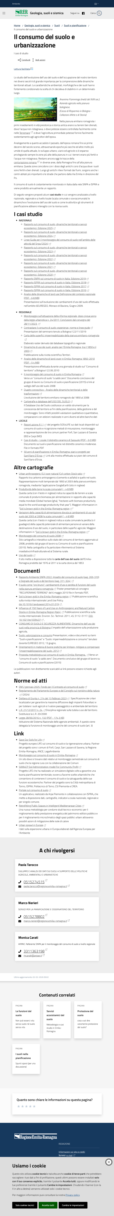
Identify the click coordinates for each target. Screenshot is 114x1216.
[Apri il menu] (4, 13)
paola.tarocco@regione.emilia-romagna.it (45, 886)
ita (95, 3)
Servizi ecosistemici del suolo (55, 1015)
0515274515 (34, 882)
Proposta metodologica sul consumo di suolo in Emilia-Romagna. (52, 655)
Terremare (24, 133)
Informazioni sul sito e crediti (72, 1151)
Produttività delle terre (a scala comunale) (46, 489)
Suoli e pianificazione (75, 25)
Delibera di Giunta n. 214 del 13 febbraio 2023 (43, 698)
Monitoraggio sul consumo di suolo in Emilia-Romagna (47, 755)
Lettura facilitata (22, 69)
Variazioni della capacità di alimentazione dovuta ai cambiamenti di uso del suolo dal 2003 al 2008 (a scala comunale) (57, 514)
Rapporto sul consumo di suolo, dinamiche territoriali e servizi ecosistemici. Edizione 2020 (55, 273)
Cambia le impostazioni (73, 1205)
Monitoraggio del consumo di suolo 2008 (40, 536)
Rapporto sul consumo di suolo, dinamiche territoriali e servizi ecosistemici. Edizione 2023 (55, 249)
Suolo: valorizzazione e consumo (35, 635)
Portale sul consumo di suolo (33, 790)
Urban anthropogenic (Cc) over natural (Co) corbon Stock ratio (50, 474)
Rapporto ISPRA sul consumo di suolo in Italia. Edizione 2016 (55, 290)
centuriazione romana (25, 162)
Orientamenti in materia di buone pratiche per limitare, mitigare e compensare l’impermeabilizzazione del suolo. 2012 (59, 649)
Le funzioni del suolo (23, 1013)
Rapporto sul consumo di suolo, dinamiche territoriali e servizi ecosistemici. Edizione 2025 (55, 226)
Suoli (57, 25)
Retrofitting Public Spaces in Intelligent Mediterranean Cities (50, 806)
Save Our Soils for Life (30, 740)
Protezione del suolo (85, 1013)
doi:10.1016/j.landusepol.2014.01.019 (39, 604)
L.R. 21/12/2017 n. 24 (31, 710)
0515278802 (34, 916)
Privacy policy (72, 1195)
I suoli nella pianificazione (23, 1056)
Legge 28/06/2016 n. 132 (41, 718)
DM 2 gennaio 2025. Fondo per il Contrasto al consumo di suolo (51, 687)
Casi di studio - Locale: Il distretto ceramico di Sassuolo (60, 440)
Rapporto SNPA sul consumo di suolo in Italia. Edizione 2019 (55, 278)
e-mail (69, 1155)
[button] (99, 13)
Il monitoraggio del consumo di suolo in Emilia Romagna (52, 374)
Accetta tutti (48, 1205)
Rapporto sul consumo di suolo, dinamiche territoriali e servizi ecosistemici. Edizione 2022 (55, 257)
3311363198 (34, 951)
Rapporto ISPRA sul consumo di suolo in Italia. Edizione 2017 (55, 286)
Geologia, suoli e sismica (37, 25)
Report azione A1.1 (34, 424)
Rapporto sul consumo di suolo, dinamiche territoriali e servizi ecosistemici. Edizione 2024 (55, 234)
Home (17, 25)
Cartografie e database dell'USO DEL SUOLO (47, 401)
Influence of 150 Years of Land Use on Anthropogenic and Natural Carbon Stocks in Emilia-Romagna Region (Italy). (57, 610)
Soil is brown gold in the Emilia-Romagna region (45, 508)
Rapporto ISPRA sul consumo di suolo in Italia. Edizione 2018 (55, 282)
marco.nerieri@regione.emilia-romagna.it (45, 921)
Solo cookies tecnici (25, 1205)
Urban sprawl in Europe (31, 825)
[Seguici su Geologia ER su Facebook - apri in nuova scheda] (82, 13)
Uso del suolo (26, 555)
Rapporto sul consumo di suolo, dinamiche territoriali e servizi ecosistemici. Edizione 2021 (55, 265)
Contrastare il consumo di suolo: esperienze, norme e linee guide (57, 328)
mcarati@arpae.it (33, 955)
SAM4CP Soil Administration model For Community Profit (48, 767)
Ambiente (16, 3)
